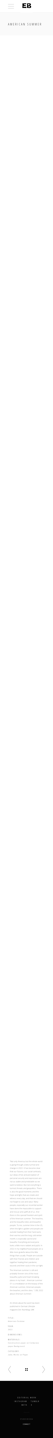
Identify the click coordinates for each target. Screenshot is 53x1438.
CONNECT (26, 1424)
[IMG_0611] (24, 257)
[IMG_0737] (24, 1082)
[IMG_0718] (24, 597)
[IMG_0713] (24, 548)
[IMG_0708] (24, 111)
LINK (32, 1309)
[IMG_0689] (24, 694)
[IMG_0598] (24, 62)
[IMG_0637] (24, 791)
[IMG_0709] (24, 159)
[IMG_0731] (24, 451)
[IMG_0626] (24, 888)
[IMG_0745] (24, 1131)
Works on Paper (21, 1355)
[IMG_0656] (24, 839)
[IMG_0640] (24, 936)
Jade (10, 1355)
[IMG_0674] (24, 499)
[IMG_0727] (24, 208)
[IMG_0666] (24, 742)
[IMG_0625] (24, 985)
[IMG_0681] (24, 354)
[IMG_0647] (24, 305)
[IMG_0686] (24, 402)
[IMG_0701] (24, 645)
